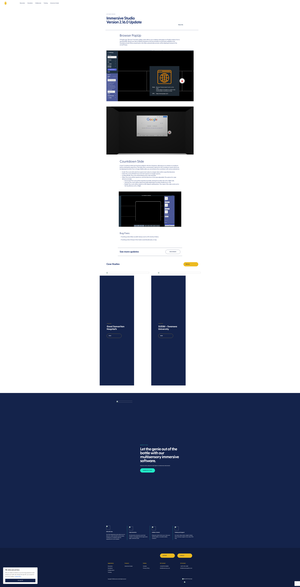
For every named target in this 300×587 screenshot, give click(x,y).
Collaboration (111, 570)
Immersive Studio (54, 3)
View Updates (172, 251)
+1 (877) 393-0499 (184, 566)
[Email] (290, 3)
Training (46, 3)
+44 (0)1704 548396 (164, 566)
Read (110, 335)
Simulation (30, 3)
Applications (111, 563)
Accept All (20, 580)
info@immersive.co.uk (165, 568)
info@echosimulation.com (186, 568)
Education (22, 3)
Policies (144, 563)
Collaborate (38, 3)
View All (187, 264)
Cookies (145, 566)
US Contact (183, 563)
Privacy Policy (146, 568)
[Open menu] (294, 3)
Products (127, 563)
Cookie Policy (18, 576)
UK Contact (162, 563)
